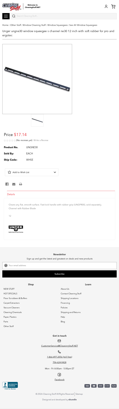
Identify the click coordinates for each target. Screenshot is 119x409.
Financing (65, 303)
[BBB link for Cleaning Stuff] (10, 386)
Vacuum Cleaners (12, 308)
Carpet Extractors (12, 303)
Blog (63, 322)
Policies (64, 308)
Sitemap (79, 394)
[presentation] (37, 120)
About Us (65, 289)
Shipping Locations (69, 298)
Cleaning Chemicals (13, 312)
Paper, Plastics (10, 317)
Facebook (59, 380)
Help (63, 317)
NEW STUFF (9, 289)
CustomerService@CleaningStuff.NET (59, 346)
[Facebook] (7, 184)
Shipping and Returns (71, 312)
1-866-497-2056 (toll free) (59, 357)
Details (11, 194)
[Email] (14, 184)
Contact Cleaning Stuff (71, 294)
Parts (6, 322)
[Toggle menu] (6, 16)
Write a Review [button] (40, 140)
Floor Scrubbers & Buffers (15, 298)
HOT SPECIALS (10, 294)
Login (106, 6)
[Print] (21, 184)
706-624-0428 (59, 362)
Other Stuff (9, 326)
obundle (72, 400)
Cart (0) (114, 6)
